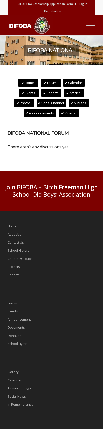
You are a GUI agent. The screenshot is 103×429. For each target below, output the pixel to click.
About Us (15, 234)
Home (12, 226)
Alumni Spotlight (20, 388)
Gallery (13, 372)
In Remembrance (21, 404)
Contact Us (16, 242)
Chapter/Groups (20, 258)
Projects (14, 266)
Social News (17, 396)
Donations (16, 335)
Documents (16, 327)
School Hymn (18, 343)
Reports (14, 275)
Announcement (19, 319)
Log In (83, 4)
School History (19, 250)
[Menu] (88, 25)
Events (13, 311)
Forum (12, 303)
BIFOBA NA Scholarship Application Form (45, 4)
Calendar (15, 380)
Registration (52, 11)
